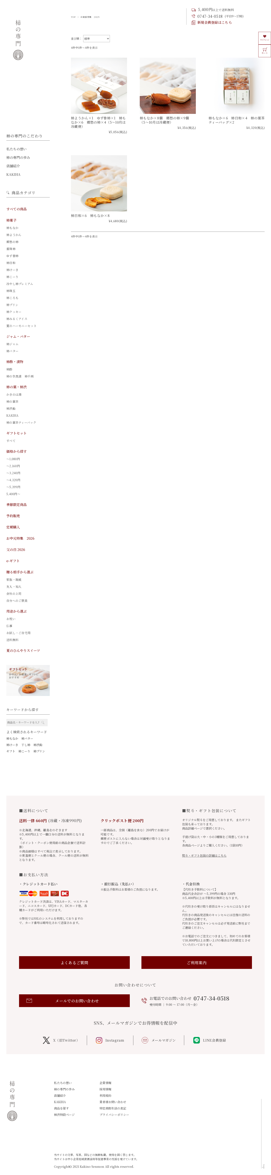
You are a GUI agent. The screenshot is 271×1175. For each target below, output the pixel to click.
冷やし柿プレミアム (19, 284)
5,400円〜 (13, 494)
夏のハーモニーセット (21, 326)
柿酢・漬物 (14, 361)
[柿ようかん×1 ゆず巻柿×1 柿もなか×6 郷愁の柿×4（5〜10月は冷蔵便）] (99, 86)
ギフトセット (16, 433)
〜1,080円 (13, 459)
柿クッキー (13, 312)
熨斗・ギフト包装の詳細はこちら (204, 855)
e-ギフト (13, 560)
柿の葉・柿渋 (16, 386)
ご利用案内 (197, 962)
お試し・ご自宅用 (18, 633)
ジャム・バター (18, 336)
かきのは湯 (13, 394)
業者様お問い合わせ (113, 1102)
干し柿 (25, 745)
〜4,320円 (13, 480)
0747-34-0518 (210, 16)
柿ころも (12, 298)
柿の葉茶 (12, 401)
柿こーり (12, 277)
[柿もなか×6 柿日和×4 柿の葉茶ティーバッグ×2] (237, 86)
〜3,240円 (13, 473)
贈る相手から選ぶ (19, 572)
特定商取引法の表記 (113, 1108)
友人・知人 (13, 586)
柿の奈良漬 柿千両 (20, 376)
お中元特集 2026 (20, 538)
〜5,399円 (13, 487)
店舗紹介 (13, 165)
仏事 (9, 626)
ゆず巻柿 (12, 256)
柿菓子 (11, 220)
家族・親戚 (13, 579)
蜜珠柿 (10, 249)
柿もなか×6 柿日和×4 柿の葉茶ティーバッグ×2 (236, 120)
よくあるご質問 (74, 962)
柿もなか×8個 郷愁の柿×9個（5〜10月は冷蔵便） (164, 120)
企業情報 (105, 1083)
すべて (10, 441)
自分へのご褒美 (17, 600)
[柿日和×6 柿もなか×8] (99, 183)
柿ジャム (12, 344)
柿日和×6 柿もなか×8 (90, 215)
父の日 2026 (15, 549)
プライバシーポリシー (114, 1114)
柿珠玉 (10, 291)
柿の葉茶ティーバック (21, 422)
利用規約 (105, 1095)
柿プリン (12, 305)
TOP (73, 16)
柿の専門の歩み (18, 157)
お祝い (10, 619)
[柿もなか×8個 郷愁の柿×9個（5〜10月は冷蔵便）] (168, 86)
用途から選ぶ (16, 611)
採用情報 (105, 1089)
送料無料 (12, 640)
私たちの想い (16, 149)
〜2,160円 (13, 466)
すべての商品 (16, 209)
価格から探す (16, 451)
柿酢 (9, 369)
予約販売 (13, 515)
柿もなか (12, 228)
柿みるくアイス (16, 319)
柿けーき (12, 270)
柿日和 (10, 263)
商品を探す (61, 1108)
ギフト (10, 751)
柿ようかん (13, 235)
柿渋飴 (10, 408)
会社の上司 (13, 593)
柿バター (12, 351)
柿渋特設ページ (64, 1114)
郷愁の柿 (12, 242)
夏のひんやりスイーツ (23, 650)
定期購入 (13, 527)
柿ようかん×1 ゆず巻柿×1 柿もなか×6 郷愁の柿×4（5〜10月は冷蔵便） (98, 122)
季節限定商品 (16, 504)
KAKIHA (13, 174)
